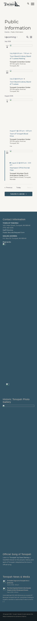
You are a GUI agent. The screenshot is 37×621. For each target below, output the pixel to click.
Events (7, 32)
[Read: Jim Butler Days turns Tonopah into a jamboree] (4, 581)
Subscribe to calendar (17, 194)
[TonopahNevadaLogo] (15, 4)
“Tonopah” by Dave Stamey (19, 557)
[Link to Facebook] (30, 618)
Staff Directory (8, 230)
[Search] (27, 4)
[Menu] (31, 4)
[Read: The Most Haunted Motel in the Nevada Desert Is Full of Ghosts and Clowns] (4, 589)
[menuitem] (27, 4)
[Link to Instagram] (32, 618)
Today (18, 187)
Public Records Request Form (13, 232)
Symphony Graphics (21, 616)
